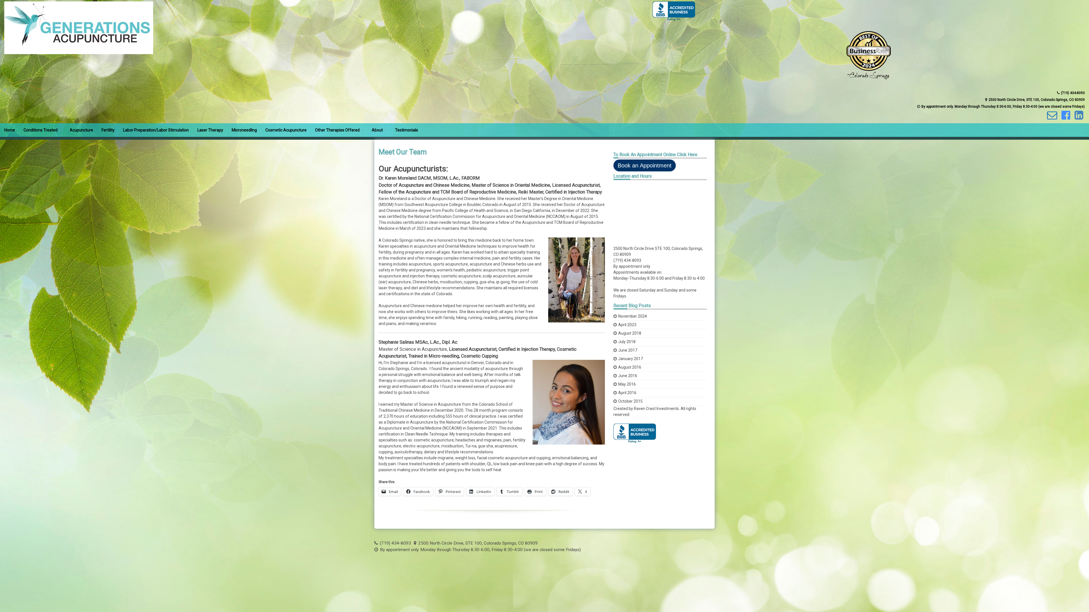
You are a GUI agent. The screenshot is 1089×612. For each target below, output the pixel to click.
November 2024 (632, 316)
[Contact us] (1051, 118)
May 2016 (627, 384)
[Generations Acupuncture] (78, 52)
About (377, 130)
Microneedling (244, 130)
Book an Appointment (645, 165)
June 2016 (627, 375)
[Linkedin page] (1078, 118)
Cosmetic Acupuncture (286, 130)
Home (9, 130)
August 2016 (629, 367)
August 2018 (629, 333)
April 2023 (627, 324)
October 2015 (630, 401)
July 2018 (627, 341)
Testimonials (406, 130)
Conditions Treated (41, 130)
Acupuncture (81, 130)
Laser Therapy (210, 130)
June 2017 (627, 350)
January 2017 (630, 358)
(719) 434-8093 (627, 260)
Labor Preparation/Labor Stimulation (156, 130)
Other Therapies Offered (337, 130)
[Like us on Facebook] (1065, 118)
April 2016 (627, 392)
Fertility (108, 130)
